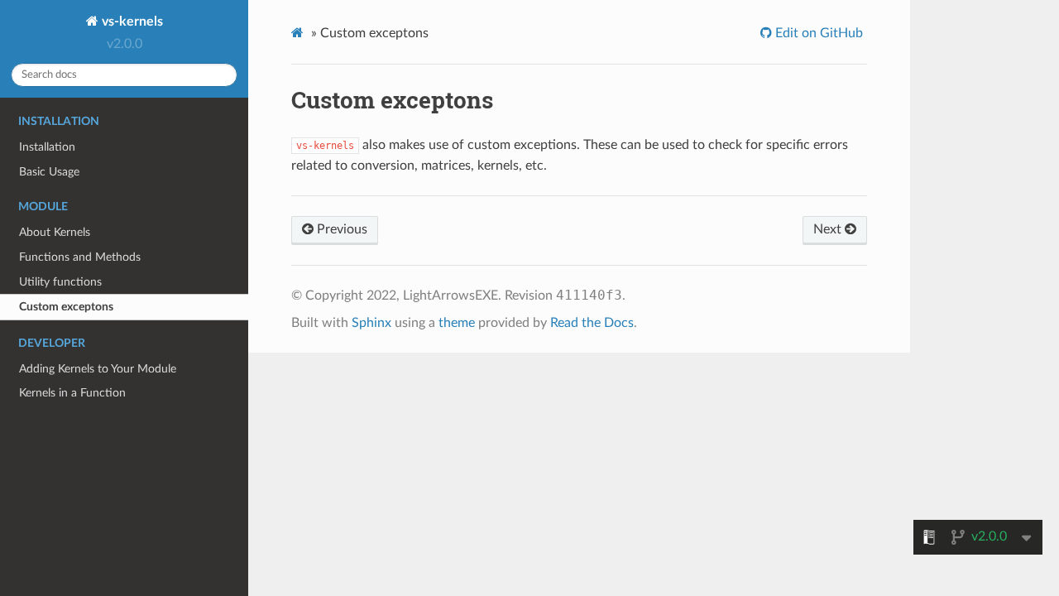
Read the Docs (592, 322)
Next (829, 229)
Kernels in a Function (72, 393)
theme (456, 322)
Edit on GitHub (817, 33)
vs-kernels (130, 21)
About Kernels (54, 232)
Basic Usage (49, 172)
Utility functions (60, 282)
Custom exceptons (66, 306)
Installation (47, 147)
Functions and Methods (80, 257)
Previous (340, 229)
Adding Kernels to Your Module (97, 369)
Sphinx (371, 322)
